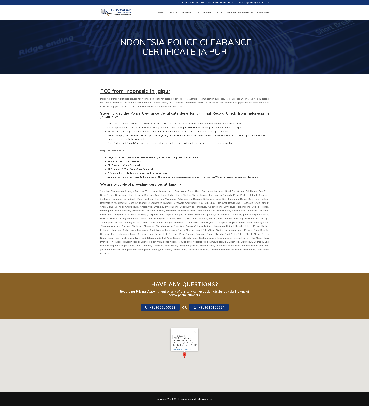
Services (186, 12)
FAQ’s (219, 12)
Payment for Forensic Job (240, 12)
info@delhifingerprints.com (255, 2)
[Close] (195, 331)
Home (160, 12)
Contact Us (263, 12)
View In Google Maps (181, 349)
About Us (172, 12)
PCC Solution (204, 12)
